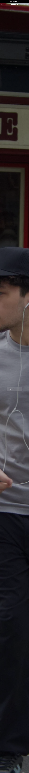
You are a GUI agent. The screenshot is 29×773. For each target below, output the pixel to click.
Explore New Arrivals (14, 389)
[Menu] (1, 4)
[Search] (4, 4)
